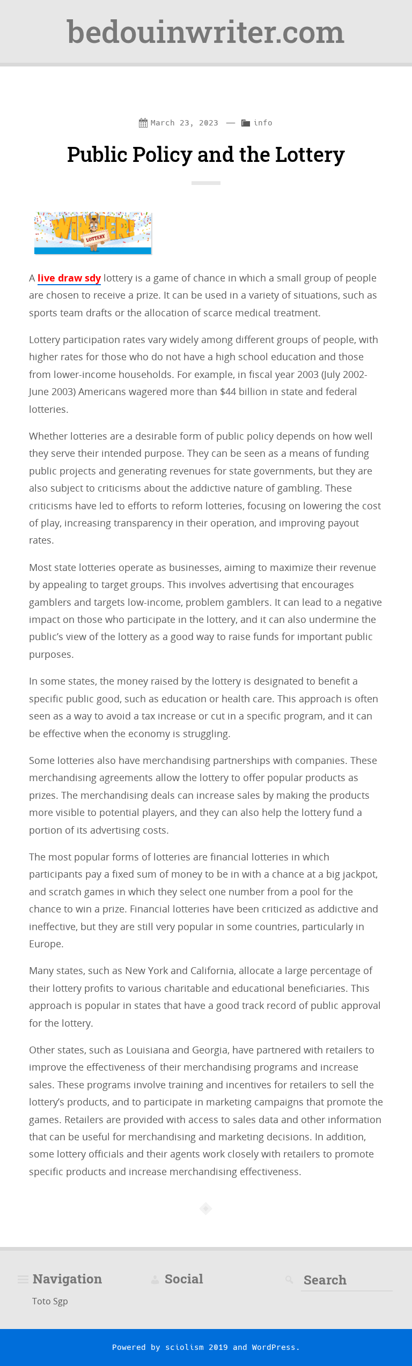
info (263, 122)
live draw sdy (69, 277)
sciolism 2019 (196, 1347)
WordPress (274, 1347)
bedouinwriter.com (206, 31)
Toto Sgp (50, 1301)
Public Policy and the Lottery (206, 153)
